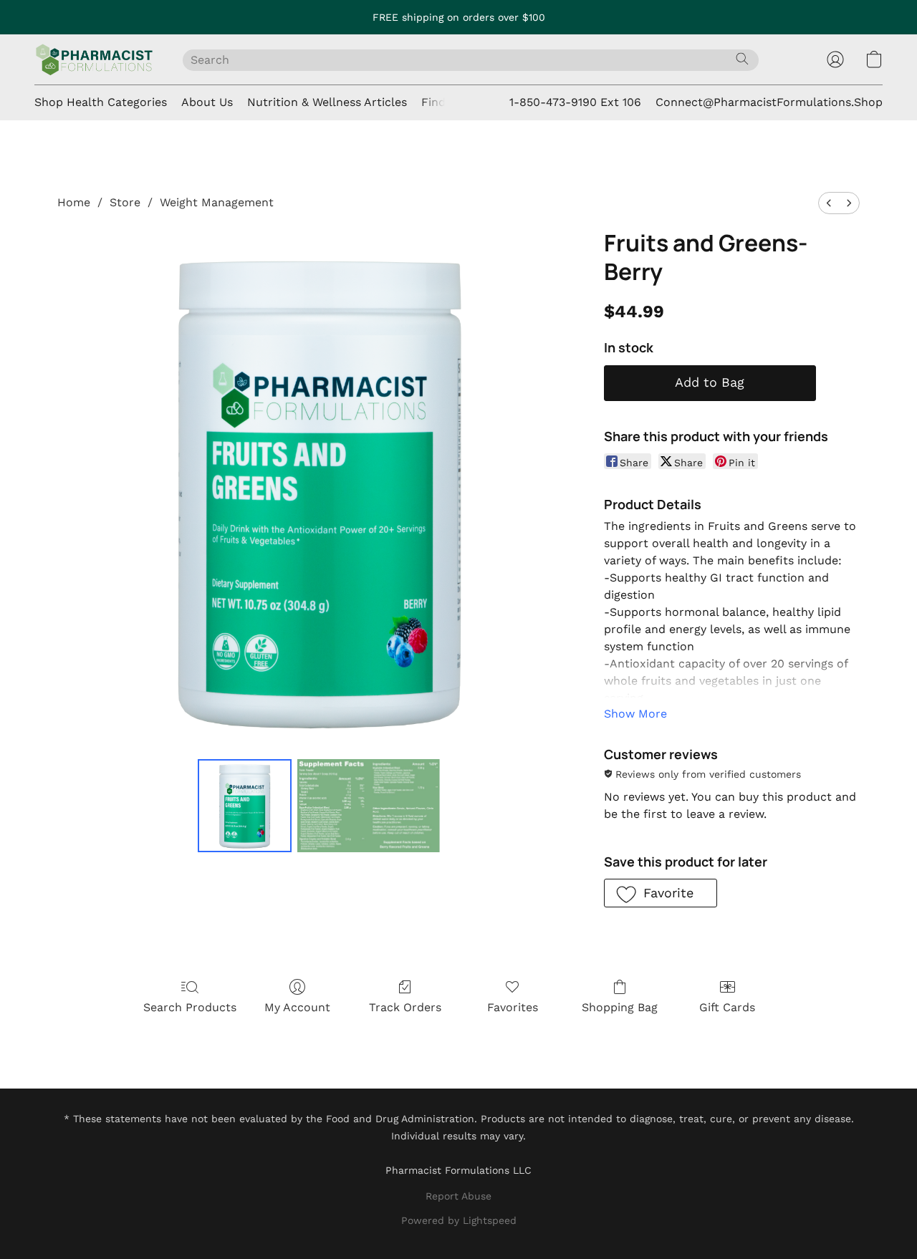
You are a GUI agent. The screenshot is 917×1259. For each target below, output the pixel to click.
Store (125, 202)
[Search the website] (742, 59)
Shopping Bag (620, 1007)
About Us (207, 102)
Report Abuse (458, 1196)
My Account (297, 1007)
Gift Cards (727, 1007)
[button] (94, 59)
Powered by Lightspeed (459, 1220)
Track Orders (405, 1007)
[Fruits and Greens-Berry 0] (244, 805)
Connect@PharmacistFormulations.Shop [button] (769, 102)
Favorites (512, 1007)
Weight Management (217, 202)
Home (73, 202)
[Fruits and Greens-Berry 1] (369, 805)
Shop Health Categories (100, 102)
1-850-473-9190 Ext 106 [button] (575, 102)
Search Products (189, 1007)
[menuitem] (829, 203)
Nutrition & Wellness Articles (327, 102)
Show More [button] (635, 713)
